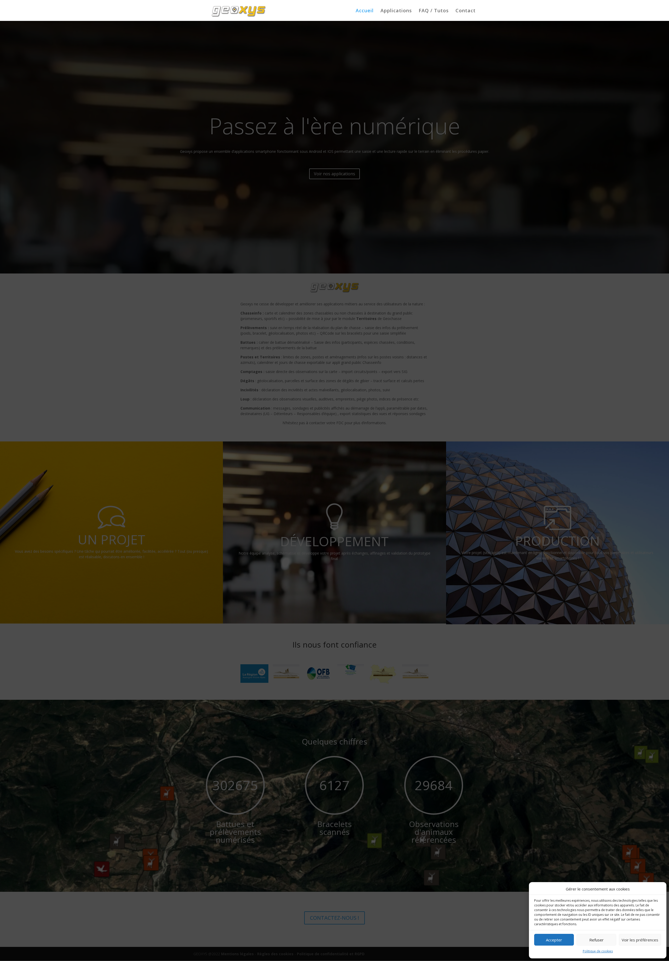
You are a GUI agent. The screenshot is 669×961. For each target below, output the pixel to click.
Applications (396, 11)
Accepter (554, 939)
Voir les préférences (640, 939)
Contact (465, 11)
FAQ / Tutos (434, 11)
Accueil (365, 11)
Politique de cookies (598, 951)
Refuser (596, 939)
